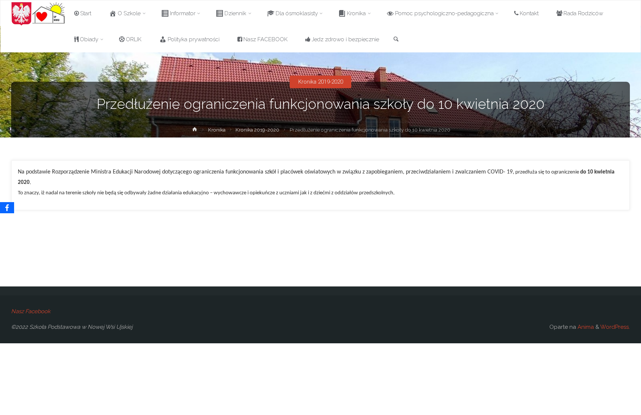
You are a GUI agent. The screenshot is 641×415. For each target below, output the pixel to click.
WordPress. (615, 327)
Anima (585, 327)
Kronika (217, 130)
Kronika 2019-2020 (320, 81)
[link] (396, 39)
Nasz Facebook (30, 311)
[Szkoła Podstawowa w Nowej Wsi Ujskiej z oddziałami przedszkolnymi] (38, 13)
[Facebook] (7, 207)
